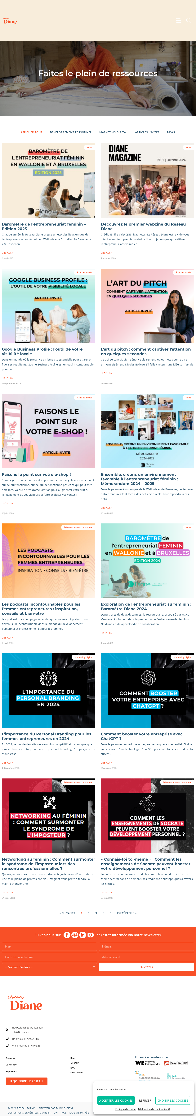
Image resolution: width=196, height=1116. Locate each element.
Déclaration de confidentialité (154, 1109)
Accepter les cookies (116, 1100)
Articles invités (147, 132)
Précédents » (126, 913)
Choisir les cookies (173, 1100)
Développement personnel (71, 132)
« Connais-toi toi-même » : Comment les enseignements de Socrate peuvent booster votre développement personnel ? (145, 864)
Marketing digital (113, 132)
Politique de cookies (125, 1109)
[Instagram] (90, 935)
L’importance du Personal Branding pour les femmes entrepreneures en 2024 (46, 736)
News (171, 132)
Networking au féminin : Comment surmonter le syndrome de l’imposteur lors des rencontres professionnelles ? (48, 864)
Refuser (145, 1100)
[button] (178, 20)
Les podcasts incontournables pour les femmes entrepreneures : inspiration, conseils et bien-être (41, 609)
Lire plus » (7, 252)
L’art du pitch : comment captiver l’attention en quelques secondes (146, 351)
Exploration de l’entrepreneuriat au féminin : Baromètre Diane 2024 (146, 606)
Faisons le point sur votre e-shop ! (36, 474)
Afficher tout (31, 132)
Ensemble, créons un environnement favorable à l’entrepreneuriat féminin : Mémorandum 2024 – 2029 (139, 479)
